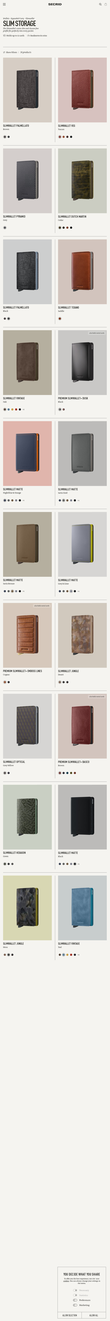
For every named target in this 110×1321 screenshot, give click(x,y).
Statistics (83, 1295)
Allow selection (70, 1315)
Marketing (84, 1305)
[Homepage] (55, 4)
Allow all (93, 1315)
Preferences (84, 1300)
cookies (66, 1281)
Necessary (84, 1290)
